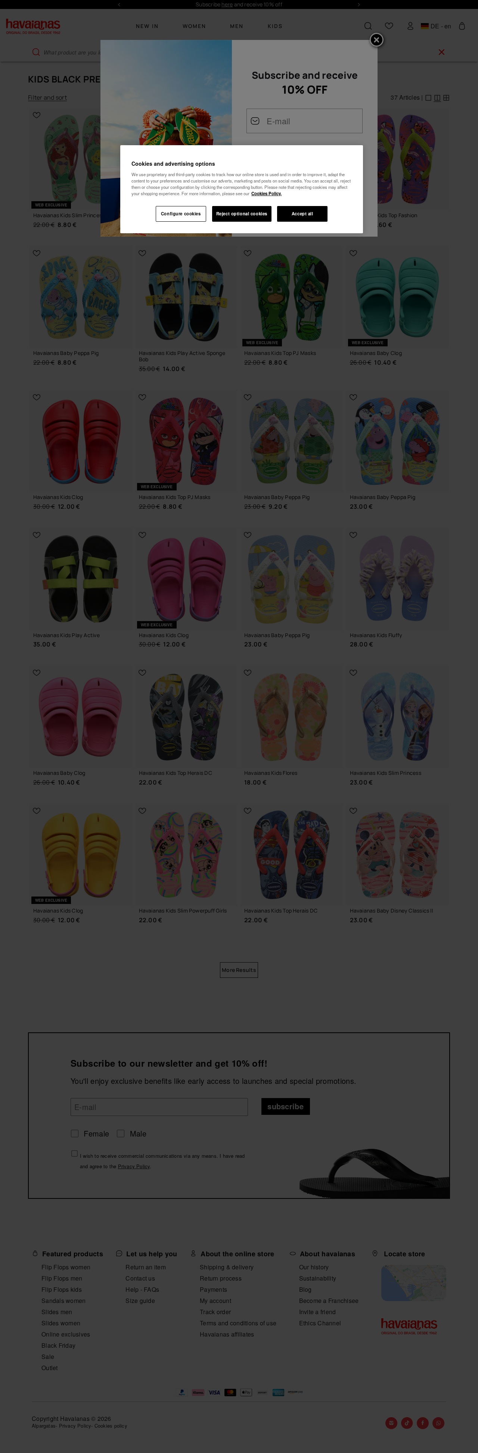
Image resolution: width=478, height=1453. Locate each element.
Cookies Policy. (266, 193)
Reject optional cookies (241, 213)
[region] (241, 189)
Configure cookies (181, 213)
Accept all (302, 213)
